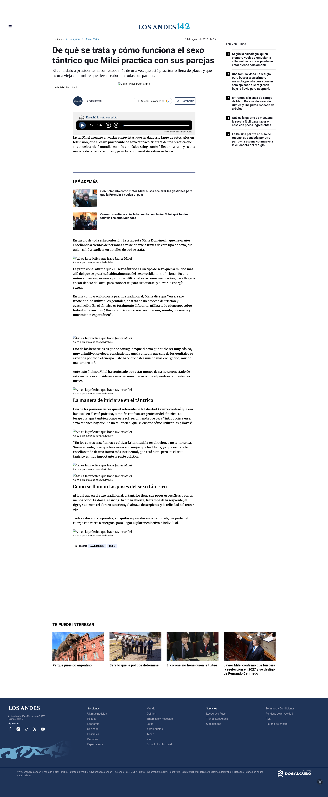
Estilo (150, 723)
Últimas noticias (97, 713)
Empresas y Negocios (160, 718)
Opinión (151, 713)
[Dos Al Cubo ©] (294, 776)
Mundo (151, 708)
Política (91, 718)
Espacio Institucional (159, 744)
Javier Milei (97, 546)
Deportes (92, 739)
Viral (149, 739)
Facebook (10, 729)
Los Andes (58, 39)
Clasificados (213, 723)
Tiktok (26, 729)
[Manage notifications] (320, 782)
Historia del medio (277, 723)
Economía (93, 723)
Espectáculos (95, 744)
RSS (268, 718)
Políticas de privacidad (279, 713)
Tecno (150, 734)
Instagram (18, 729)
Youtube (43, 729)
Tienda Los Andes (217, 718)
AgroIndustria (155, 729)
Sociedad (93, 729)
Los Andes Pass (216, 713)
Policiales (93, 734)
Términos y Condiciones (280, 708)
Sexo (112, 546)
